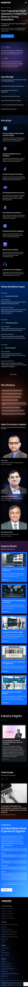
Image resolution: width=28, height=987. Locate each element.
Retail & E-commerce (7, 929)
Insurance (4, 927)
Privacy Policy (10, 884)
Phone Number (4, 865)
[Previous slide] (2, 778)
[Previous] (2, 720)
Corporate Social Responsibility (10, 973)
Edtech (4, 941)
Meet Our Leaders (6, 964)
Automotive (5, 939)
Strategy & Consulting (8, 908)
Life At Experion (6, 955)
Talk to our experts (7, 36)
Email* (2, 859)
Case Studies (5, 948)
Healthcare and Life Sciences (9, 936)
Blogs (3, 950)
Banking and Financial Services (10, 924)
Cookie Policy (11, 985)
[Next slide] (6, 778)
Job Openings (5, 952)
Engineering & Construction (9, 934)
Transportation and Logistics (9, 932)
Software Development (8, 913)
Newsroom (4, 971)
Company (3, 853)
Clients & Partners (6, 966)
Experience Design (7, 911)
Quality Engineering (7, 916)
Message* (3, 871)
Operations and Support (8, 918)
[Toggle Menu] (26, 2)
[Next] (5, 720)
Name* (2, 847)
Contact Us (6, 890)
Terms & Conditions (19, 985)
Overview (4, 961)
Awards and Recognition (8, 968)
